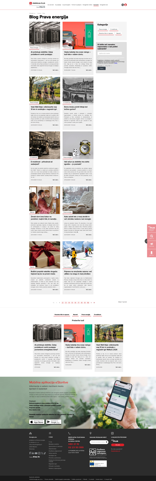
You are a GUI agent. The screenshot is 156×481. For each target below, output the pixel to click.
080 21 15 (73, 444)
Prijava (117, 445)
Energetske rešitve (87, 5)
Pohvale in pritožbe (54, 466)
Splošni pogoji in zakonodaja (62, 479)
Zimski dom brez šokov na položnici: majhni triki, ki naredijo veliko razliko (43, 219)
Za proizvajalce (66, 5)
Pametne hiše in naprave (106, 33)
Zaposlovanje (52, 448)
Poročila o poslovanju (55, 458)
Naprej (91, 302)
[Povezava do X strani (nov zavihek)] (42, 453)
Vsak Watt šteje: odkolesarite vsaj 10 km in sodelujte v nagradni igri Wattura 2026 (44, 109)
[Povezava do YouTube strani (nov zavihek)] (36, 453)
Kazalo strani (99, 479)
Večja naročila (53, 453)
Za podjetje (58, 5)
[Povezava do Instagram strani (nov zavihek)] (39, 453)
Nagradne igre (53, 464)
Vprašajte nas (52, 455)
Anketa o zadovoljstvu (55, 468)
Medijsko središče (54, 444)
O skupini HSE (108, 479)
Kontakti (96, 5)
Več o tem (55, 70)
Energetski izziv (104, 5)
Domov (39, 13)
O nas (50, 442)
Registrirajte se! (115, 451)
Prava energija (34, 47)
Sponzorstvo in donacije (55, 446)
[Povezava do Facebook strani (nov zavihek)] (30, 453)
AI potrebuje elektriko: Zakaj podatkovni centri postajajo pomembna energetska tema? (42, 54)
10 (88, 302)
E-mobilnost (67, 102)
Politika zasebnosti (76, 479)
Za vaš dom (51, 5)
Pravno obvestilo (49, 479)
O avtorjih (91, 479)
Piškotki (85, 479)
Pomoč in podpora (76, 5)
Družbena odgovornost (55, 451)
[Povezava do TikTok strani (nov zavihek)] (45, 453)
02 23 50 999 (76, 447)
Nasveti (32, 212)
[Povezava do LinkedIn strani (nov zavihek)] (32, 453)
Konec (94, 302)
